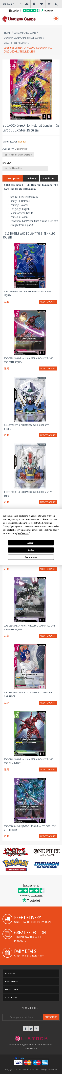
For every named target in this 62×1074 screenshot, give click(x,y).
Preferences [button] (23, 533)
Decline (30, 550)
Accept (30, 543)
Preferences (31, 557)
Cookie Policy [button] (12, 530)
